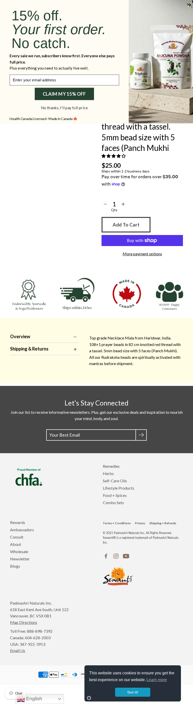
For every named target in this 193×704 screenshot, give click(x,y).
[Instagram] (116, 556)
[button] (114, 155)
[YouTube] (126, 556)
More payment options (142, 253)
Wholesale (19, 551)
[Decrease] (105, 204)
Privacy (140, 523)
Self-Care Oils (115, 480)
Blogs (15, 566)
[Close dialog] (188, 5)
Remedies (111, 466)
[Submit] (141, 435)
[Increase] (123, 204)
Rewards (17, 522)
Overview (20, 336)
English (33, 698)
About (15, 544)
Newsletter (20, 558)
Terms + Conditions (117, 523)
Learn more (157, 680)
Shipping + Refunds (162, 523)
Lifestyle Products (118, 488)
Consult (16, 537)
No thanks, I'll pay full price (64, 107)
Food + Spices (115, 495)
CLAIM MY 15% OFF (64, 94)
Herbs (108, 473)
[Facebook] (106, 556)
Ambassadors (22, 529)
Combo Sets (113, 502)
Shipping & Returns (29, 348)
